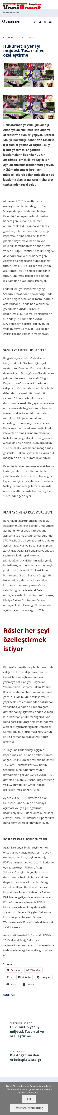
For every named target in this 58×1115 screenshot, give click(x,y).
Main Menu (12, 12)
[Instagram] (45, 22)
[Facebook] (34, 22)
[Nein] (54, 1098)
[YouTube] (50, 22)
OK (29, 1099)
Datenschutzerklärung (29, 1108)
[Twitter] (40, 22)
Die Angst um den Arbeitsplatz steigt (25, 1056)
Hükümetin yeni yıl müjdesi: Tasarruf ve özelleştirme (27, 1030)
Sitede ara (12, 22)
